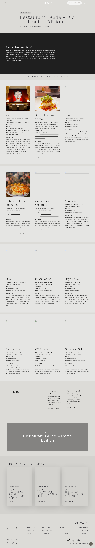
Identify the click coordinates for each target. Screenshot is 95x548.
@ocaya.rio (72, 288)
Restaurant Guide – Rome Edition (47, 437)
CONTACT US (71, 407)
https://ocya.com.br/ (74, 290)
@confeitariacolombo (46, 214)
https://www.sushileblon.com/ (46, 290)
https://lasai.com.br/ (74, 126)
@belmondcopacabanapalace (18, 128)
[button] (5, 3)
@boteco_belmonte (15, 214)
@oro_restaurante (15, 288)
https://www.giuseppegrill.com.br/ (77, 360)
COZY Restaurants (25, 12)
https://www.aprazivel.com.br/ (76, 212)
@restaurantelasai (74, 124)
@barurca (13, 358)
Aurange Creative (17, 543)
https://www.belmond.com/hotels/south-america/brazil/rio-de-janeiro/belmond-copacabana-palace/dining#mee (17, 132)
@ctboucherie (44, 358)
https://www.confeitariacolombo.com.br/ (49, 216)
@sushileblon (44, 288)
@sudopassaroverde (45, 132)
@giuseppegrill (73, 358)
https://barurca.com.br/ (15, 360)
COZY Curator (24, 26)
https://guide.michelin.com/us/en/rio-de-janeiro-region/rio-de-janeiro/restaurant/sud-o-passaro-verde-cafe (46, 136)
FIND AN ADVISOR (53, 408)
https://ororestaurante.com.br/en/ (18, 290)
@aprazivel (72, 210)
